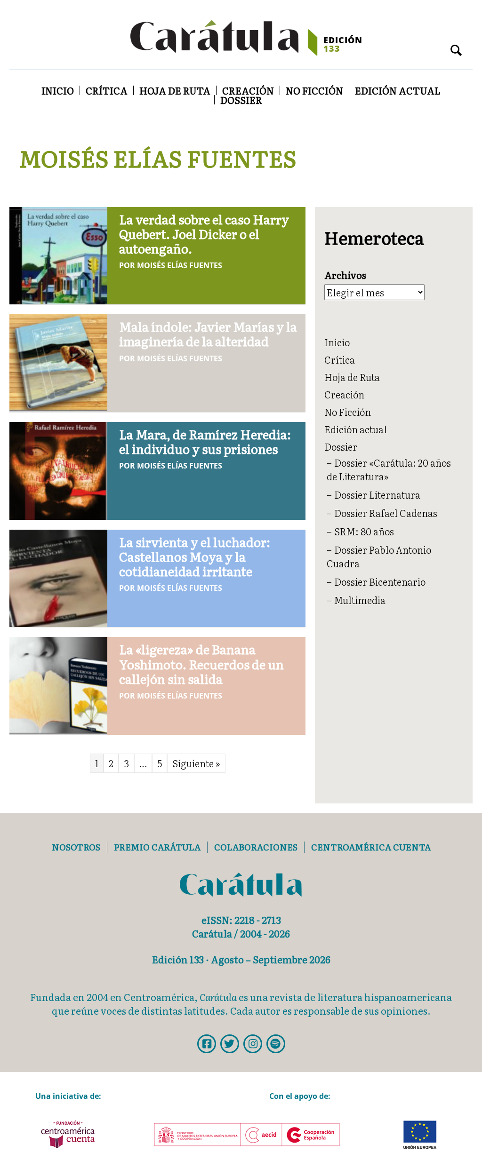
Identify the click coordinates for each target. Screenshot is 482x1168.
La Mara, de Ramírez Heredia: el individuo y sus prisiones (205, 441)
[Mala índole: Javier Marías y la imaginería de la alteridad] (58, 361)
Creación (248, 90)
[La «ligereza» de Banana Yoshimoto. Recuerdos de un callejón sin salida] (58, 684)
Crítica (107, 90)
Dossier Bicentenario (380, 581)
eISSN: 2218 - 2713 (241, 920)
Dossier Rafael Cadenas (385, 513)
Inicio (57, 90)
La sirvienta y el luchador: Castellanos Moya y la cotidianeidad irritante (194, 556)
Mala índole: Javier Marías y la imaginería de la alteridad (208, 333)
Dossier (241, 99)
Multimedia (360, 600)
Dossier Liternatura (377, 494)
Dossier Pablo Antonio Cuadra (379, 556)
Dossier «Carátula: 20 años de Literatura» (389, 469)
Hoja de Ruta (174, 90)
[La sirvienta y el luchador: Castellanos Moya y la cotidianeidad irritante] (58, 577)
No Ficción (314, 90)
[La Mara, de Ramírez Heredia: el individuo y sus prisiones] (58, 469)
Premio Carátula (157, 847)
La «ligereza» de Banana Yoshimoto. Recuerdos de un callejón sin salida (201, 663)
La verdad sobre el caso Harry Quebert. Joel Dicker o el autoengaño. (204, 233)
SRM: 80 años (364, 531)
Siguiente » (196, 763)
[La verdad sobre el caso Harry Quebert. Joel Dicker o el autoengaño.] (58, 253)
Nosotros (76, 847)
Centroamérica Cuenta (371, 847)
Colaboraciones (255, 847)
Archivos (345, 275)
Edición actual (398, 90)
